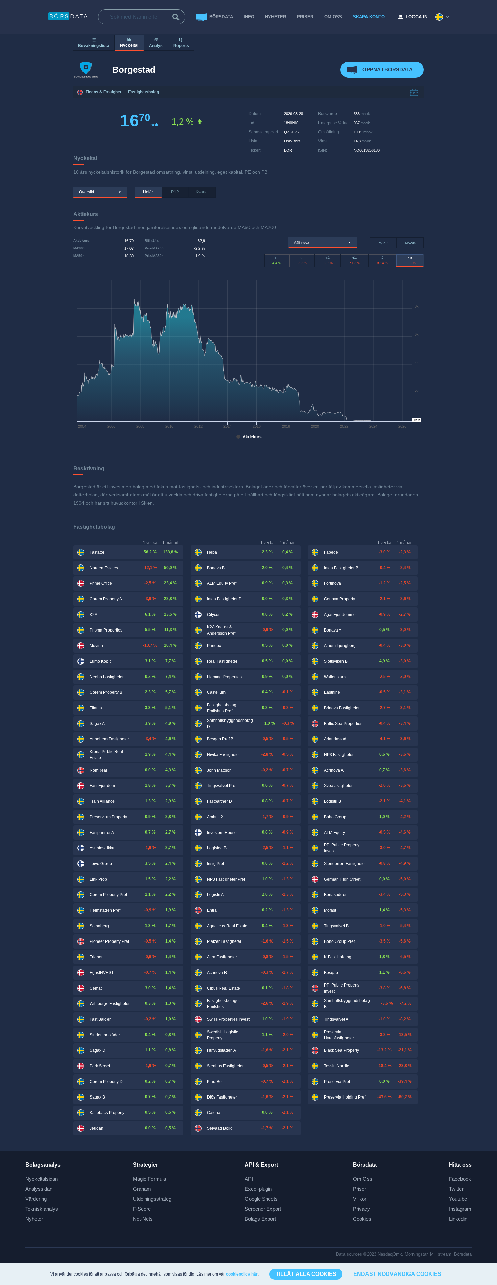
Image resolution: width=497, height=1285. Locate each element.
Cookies (362, 1219)
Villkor (359, 1199)
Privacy (361, 1209)
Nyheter (275, 16)
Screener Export (263, 1209)
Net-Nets (143, 1219)
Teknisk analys (41, 1209)
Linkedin (458, 1219)
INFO (249, 16)
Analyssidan (38, 1189)
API (249, 1179)
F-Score (142, 1209)
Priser (359, 1189)
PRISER (305, 16)
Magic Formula (149, 1179)
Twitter (456, 1189)
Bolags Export (260, 1219)
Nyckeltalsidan (41, 1179)
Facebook (460, 1179)
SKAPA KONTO (369, 16)
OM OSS (333, 16)
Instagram (460, 1209)
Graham (142, 1189)
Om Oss (362, 1179)
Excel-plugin (258, 1189)
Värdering (36, 1199)
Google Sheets (261, 1199)
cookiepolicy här (242, 1274)
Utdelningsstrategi (152, 1199)
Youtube (458, 1199)
